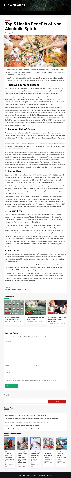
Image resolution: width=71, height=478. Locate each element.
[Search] (65, 12)
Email (38, 365)
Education (34, 447)
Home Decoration (47, 447)
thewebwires (30, 321)
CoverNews (41, 475)
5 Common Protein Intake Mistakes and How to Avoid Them (57, 319)
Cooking (7, 20)
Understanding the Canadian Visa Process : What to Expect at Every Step (27, 422)
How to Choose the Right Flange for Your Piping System (22, 425)
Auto (7, 447)
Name (7, 365)
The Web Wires (14, 5)
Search (6, 395)
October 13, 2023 (18, 33)
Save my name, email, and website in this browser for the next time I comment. (32, 380)
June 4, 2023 (38, 321)
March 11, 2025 (35, 464)
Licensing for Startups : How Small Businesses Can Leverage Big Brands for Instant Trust (31, 418)
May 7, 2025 (22, 466)
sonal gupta (9, 33)
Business (21, 447)
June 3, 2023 (60, 323)
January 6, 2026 (9, 464)
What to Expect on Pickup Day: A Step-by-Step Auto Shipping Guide (25, 415)
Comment (8, 341)
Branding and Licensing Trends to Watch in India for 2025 (22, 428)
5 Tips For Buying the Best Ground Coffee (18, 288)
